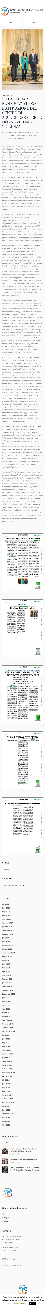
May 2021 (6, 1087)
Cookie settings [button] (20, 1303)
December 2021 (8, 1061)
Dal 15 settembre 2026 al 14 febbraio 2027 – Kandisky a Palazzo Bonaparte (25, 1169)
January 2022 (7, 1058)
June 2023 (6, 1001)
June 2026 (6, 908)
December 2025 (8, 930)
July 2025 (5, 938)
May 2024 (6, 968)
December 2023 (8, 986)
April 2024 (6, 971)
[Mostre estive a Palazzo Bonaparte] (5, 1161)
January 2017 (7, 1121)
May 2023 (6, 1005)
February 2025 (7, 945)
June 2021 (6, 1084)
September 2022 (8, 1031)
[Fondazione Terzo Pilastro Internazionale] (22, 11)
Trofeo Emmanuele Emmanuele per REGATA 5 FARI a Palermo (23, 1150)
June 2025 (6, 942)
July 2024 (5, 960)
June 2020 (6, 1110)
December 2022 (8, 1020)
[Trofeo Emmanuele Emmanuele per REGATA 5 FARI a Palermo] (5, 1151)
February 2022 (7, 1054)
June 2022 (6, 1039)
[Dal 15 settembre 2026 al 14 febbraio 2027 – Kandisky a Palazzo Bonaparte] (5, 1169)
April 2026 (6, 915)
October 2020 (7, 1099)
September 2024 (8, 953)
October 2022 (7, 1028)
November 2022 (8, 1024)
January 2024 (7, 983)
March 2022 (6, 1050)
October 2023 (7, 990)
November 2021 (8, 1065)
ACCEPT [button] (32, 1303)
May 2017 (6, 1117)
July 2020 (5, 1106)
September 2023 (8, 994)
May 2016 (6, 1125)
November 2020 (8, 1095)
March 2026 (6, 919)
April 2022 (6, 1046)
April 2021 (6, 1091)
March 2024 (6, 975)
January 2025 (7, 949)
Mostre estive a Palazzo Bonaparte (23, 1159)
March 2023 (6, 1013)
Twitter (5, 1222)
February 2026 (7, 923)
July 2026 (5, 904)
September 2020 (8, 1102)
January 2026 (7, 927)
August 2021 (7, 1076)
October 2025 (7, 934)
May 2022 (6, 1043)
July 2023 (5, 998)
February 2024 (7, 979)
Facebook (5, 1214)
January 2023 (7, 1016)
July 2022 (5, 1035)
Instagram (6, 1218)
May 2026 (6, 912)
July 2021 (5, 1080)
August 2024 (7, 956)
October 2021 (7, 1069)
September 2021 (8, 1072)
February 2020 (7, 1114)
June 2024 (6, 964)
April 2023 (6, 1009)
